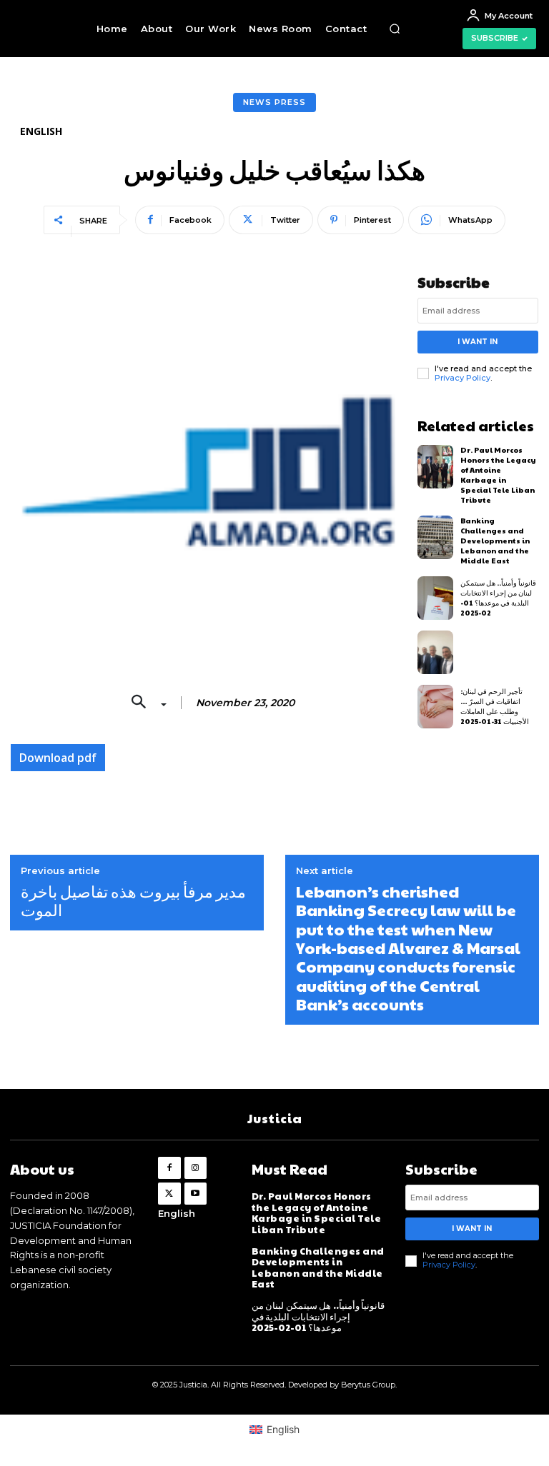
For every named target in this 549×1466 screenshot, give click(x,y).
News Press (274, 102)
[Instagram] (195, 1168)
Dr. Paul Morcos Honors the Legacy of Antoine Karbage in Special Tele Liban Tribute (497, 475)
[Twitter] (169, 1194)
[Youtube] (195, 1194)
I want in (478, 341)
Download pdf (58, 757)
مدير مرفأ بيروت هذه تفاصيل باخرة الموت (133, 901)
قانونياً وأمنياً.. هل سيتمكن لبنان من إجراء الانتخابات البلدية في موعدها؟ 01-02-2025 (498, 598)
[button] (394, 28)
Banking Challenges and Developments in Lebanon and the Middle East (495, 541)
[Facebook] (169, 1168)
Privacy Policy (462, 378)
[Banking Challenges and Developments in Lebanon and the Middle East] (435, 537)
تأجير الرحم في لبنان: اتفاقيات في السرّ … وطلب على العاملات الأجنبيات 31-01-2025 (494, 706)
